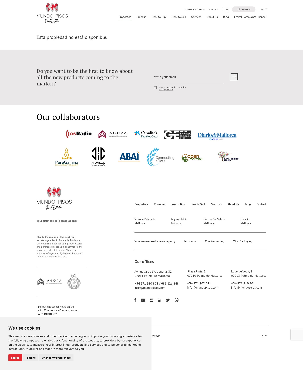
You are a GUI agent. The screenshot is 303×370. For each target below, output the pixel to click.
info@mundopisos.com (149, 288)
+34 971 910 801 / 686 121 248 (156, 283)
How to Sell (178, 17)
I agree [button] (15, 357)
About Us (212, 17)
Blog (226, 17)
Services (196, 17)
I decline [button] (31, 357)
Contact (213, 9)
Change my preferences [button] (56, 357)
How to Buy (159, 17)
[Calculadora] (225, 9)
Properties (125, 17)
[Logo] (52, 13)
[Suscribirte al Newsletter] (234, 77)
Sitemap (155, 335)
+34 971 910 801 (243, 283)
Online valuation (195, 9)
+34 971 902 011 (199, 283)
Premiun (141, 17)
